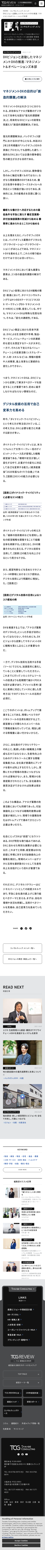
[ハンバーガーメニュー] (41, 3)
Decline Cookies (21, 1545)
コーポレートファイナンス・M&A (21, 1329)
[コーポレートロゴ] (22, 1289)
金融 (17, 1163)
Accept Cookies (21, 1541)
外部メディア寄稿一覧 (31, 1423)
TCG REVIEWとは (12, 1393)
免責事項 (7, 1429)
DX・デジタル (13, 1314)
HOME (5, 11)
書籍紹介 (15, 1423)
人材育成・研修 (14, 1324)
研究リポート (32, 1401)
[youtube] (26, 1454)
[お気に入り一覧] (35, 3)
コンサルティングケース (11, 1411)
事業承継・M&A (14, 1334)
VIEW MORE (22, 1170)
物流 (18, 1156)
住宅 (24, 1156)
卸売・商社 (22, 1160)
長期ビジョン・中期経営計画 (20, 1309)
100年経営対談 (32, 1393)
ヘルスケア (33, 1160)
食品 (30, 1156)
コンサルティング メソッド (19, 11)
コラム (5, 1423)
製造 (6, 1156)
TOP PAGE (22, 1374)
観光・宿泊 (25, 1163)
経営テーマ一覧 (22, 1382)
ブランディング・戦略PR (18, 1339)
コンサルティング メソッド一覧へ (22, 948)
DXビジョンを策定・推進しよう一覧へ (22, 959)
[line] (30, 928)
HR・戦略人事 (14, 1319)
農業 (36, 1156)
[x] (21, 928)
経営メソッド (12, 1401)
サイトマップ (19, 1429)
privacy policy (7, 1537)
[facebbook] (26, 928)
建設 (12, 1156)
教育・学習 (8, 1163)
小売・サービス (10, 1160)
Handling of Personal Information (17, 1519)
